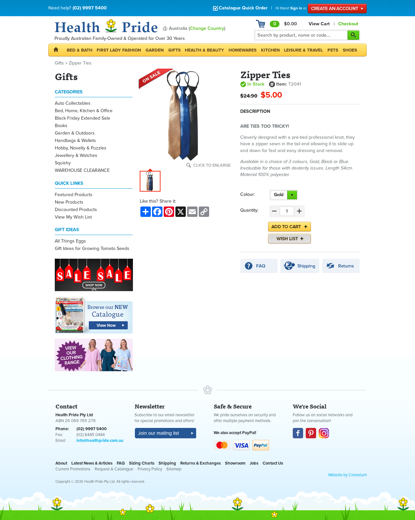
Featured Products (73, 194)
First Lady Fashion (119, 50)
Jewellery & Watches (76, 155)
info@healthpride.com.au (100, 440)
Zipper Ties (80, 63)
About (61, 463)
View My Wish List (73, 217)
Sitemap (173, 469)
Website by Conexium (347, 475)
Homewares (242, 50)
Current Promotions (72, 469)
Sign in (296, 8)
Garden (155, 50)
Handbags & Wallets (75, 140)
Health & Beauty (204, 50)
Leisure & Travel (303, 50)
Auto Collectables (72, 103)
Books (61, 125)
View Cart (319, 24)
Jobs (254, 463)
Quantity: (249, 210)
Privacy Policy (149, 469)
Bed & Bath (79, 50)
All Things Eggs (70, 241)
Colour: (247, 194)
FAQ (121, 463)
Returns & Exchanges (200, 463)
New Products (69, 202)
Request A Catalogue (114, 469)
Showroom (235, 463)
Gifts (174, 50)
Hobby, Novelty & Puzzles (80, 148)
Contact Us (273, 463)
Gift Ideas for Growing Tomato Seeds (92, 248)
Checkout (348, 24)
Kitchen (270, 50)
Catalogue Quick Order (243, 8)
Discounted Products (76, 209)
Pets (332, 50)
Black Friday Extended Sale (82, 118)
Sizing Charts (141, 463)
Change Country (207, 28)
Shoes (350, 50)
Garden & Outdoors (75, 133)
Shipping (167, 463)
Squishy (63, 163)
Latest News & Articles (92, 463)
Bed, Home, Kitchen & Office (84, 110)
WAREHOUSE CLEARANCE (82, 170)
